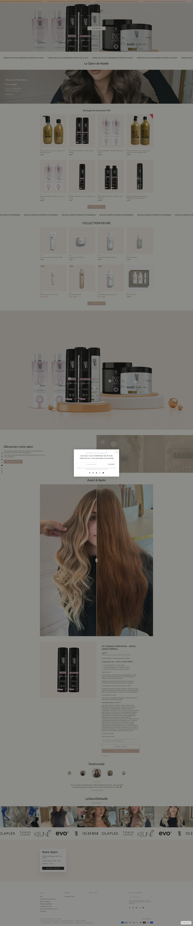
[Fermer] (116, 451)
